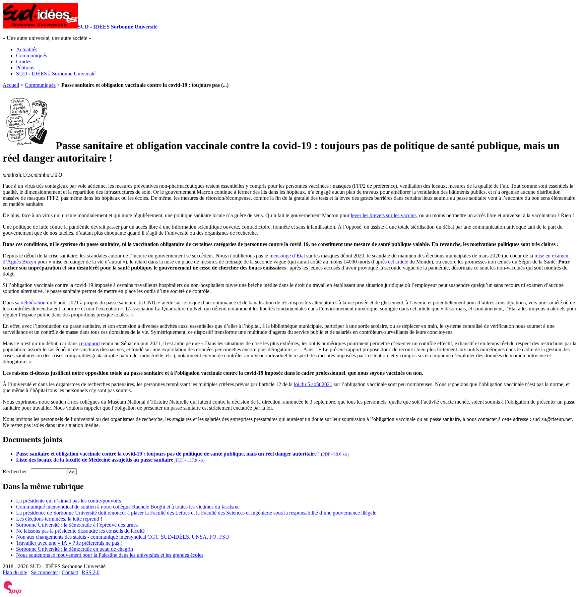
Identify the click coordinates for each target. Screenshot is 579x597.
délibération (33, 302)
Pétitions (25, 67)
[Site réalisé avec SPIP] (13, 592)
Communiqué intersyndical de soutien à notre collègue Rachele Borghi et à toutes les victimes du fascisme (128, 507)
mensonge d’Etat (287, 255)
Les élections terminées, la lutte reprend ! (59, 519)
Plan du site (15, 572)
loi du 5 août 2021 (313, 384)
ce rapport (89, 343)
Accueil (11, 85)
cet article (398, 261)
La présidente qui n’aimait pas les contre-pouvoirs (68, 500)
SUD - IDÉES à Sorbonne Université (55, 73)
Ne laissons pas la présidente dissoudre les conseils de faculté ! (82, 531)
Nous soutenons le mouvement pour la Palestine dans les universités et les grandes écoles (109, 555)
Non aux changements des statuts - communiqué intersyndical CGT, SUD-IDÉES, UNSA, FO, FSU (122, 537)
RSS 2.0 (91, 572)
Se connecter (44, 572)
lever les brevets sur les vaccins (383, 215)
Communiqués (31, 55)
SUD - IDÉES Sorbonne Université (117, 26)
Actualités (26, 49)
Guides (23, 61)
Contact (70, 572)
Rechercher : (16, 471)
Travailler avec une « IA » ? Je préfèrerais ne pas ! (69, 543)
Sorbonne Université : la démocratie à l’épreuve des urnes (77, 525)
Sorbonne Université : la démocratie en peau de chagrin (74, 549)
